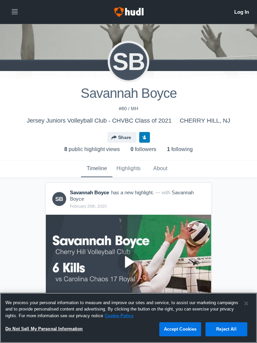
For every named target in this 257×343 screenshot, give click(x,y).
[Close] (246, 303)
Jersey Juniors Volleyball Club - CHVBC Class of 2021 (99, 120)
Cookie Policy (119, 315)
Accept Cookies (180, 329)
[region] (128, 318)
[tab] (96, 168)
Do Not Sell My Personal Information (44, 328)
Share (124, 137)
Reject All (226, 329)
